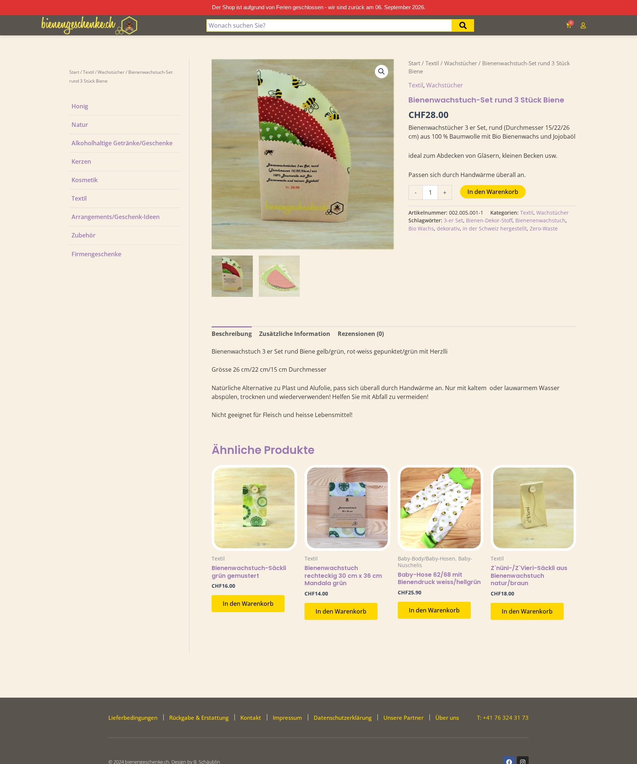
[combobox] (329, 25)
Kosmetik (85, 180)
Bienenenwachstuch (540, 220)
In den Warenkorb (492, 192)
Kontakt (250, 717)
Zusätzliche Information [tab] (294, 334)
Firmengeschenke (96, 254)
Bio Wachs (421, 228)
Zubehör (83, 235)
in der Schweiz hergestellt (495, 228)
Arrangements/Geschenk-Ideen (116, 217)
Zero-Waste (544, 228)
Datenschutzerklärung (343, 717)
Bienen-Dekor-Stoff (489, 220)
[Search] (463, 25)
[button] (381, 71)
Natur (80, 125)
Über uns (447, 717)
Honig (80, 106)
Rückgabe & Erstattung (199, 717)
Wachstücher (111, 72)
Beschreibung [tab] (232, 334)
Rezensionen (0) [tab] (361, 334)
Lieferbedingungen (132, 717)
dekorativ (448, 228)
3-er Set (453, 220)
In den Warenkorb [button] (248, 604)
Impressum (287, 717)
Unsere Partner (403, 717)
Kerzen (81, 161)
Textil (88, 72)
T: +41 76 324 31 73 (503, 717)
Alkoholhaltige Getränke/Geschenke (122, 143)
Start (74, 72)
